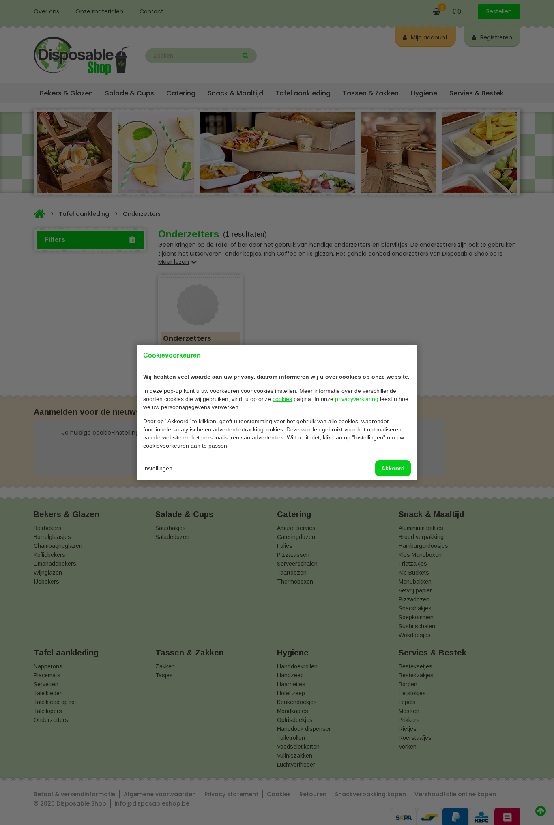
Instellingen (157, 468)
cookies (282, 399)
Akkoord (393, 468)
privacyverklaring (356, 399)
